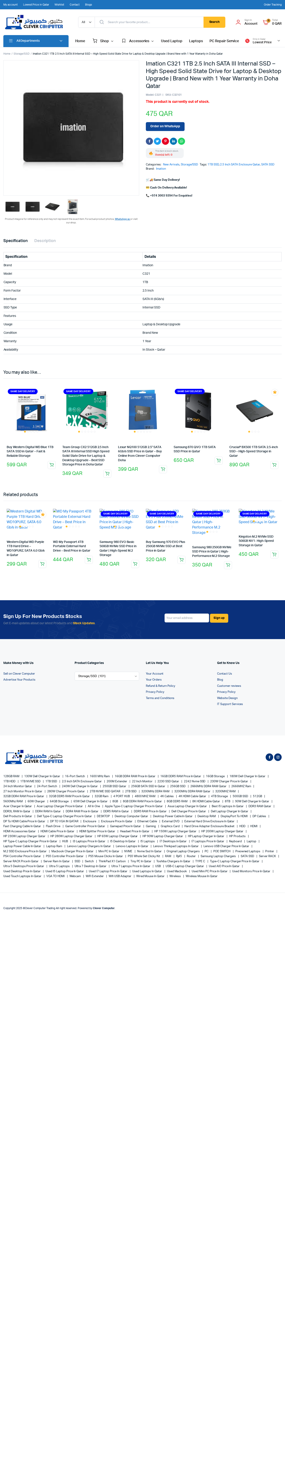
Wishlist (59, 4)
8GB (115, 801)
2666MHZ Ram (241, 786)
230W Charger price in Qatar (229, 781)
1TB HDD (9, 781)
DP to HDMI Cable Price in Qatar (24, 821)
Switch (89, 861)
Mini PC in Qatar (109, 851)
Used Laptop (171, 41)
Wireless (175, 876)
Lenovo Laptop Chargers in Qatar (89, 846)
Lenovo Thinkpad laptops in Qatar (176, 846)
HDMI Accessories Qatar (19, 831)
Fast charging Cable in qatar (22, 826)
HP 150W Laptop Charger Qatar (175, 831)
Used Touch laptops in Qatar (22, 876)
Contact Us (224, 673)
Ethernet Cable (147, 821)
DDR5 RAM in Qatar (116, 811)
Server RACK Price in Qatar (21, 861)
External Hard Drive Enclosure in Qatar (209, 821)
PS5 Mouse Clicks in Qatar (106, 856)
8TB (228, 801)
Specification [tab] (15, 241)
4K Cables (167, 796)
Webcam (75, 876)
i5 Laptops (147, 841)
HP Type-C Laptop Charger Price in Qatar (30, 841)
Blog (220, 679)
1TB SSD (213, 164)
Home (80, 41)
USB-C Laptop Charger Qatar (185, 866)
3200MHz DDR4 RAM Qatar (192, 791)
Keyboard (236, 841)
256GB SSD (178, 786)
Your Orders (154, 679)
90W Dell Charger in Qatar (252, 801)
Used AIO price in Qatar (224, 866)
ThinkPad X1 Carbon (112, 861)
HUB (65, 841)
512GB (258, 796)
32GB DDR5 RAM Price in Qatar (69, 796)
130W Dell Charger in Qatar (42, 776)
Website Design (227, 698)
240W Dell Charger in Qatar (80, 786)
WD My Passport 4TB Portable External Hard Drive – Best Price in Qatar (71, 546)
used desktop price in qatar (22, 871)
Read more (52, 465)
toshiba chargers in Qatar (173, 861)
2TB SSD (131, 791)
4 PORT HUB (121, 796)
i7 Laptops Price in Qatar (208, 841)
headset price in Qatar (135, 831)
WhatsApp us (122, 219)
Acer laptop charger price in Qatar (60, 806)
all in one (94, 806)
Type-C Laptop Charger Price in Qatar (235, 861)
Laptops (196, 41)
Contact (74, 4)
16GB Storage (215, 776)
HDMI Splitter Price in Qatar (97, 831)
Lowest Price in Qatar (36, 4)
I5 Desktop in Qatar (123, 841)
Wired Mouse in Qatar (150, 876)
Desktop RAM (206, 816)
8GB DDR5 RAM (177, 801)
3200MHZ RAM (225, 791)
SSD (78, 861)
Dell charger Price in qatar (189, 811)
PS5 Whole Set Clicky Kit (144, 856)
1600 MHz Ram (100, 776)
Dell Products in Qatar (18, 816)
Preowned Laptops (248, 851)
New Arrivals (171, 164)
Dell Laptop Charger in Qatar (230, 811)
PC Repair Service (224, 41)
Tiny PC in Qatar (141, 861)
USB (158, 866)
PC (207, 851)
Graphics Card (170, 826)
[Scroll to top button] (275, 1472)
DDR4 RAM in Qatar (48, 811)
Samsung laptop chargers (218, 856)
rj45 (179, 856)
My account (10, 4)
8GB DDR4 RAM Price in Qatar (143, 801)
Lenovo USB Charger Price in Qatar (227, 846)
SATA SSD (268, 164)
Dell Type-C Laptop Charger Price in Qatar (65, 816)
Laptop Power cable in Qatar (22, 846)
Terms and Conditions (160, 698)
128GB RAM (11, 776)
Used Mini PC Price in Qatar (210, 871)
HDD (242, 826)
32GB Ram (102, 796)
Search (214, 22)
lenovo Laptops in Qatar (132, 846)
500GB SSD (241, 796)
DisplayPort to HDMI (234, 816)
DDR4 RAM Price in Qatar (82, 811)
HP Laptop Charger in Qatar (206, 836)
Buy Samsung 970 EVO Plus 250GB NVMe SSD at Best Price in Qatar (165, 546)
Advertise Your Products (19, 679)
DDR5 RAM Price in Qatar (150, 811)
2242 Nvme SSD (195, 781)
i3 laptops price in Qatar (89, 841)
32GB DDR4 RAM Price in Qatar (24, 796)
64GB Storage (59, 801)
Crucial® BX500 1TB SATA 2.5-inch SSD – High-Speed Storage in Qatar (253, 451)
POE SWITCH (222, 851)
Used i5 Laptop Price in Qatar (65, 871)
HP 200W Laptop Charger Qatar (222, 831)
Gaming (151, 826)
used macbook (177, 871)
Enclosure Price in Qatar (117, 821)
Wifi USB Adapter (120, 876)
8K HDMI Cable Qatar (206, 801)
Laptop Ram (54, 846)
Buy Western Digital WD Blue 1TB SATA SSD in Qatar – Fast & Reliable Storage (30, 451)
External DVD (171, 821)
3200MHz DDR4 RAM (155, 791)
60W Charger (37, 801)
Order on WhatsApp (165, 126)
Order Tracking (273, 4)
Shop (104, 41)
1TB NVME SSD (30, 781)
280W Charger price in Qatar (66, 791)
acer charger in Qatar (18, 806)
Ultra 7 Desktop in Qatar (91, 866)
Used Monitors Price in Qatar (251, 871)
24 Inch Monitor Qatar (18, 786)
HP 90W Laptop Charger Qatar (162, 836)
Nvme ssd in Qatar (149, 851)
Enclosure (90, 821)
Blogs (88, 4)
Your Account (154, 673)
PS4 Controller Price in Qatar (22, 856)
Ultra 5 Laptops (59, 866)
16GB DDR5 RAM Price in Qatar (181, 776)
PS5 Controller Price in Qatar (65, 856)
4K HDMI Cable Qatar (193, 796)
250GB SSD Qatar (115, 786)
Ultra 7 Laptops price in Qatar (131, 866)
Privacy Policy (155, 692)
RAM (168, 856)
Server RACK (268, 856)
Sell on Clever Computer (19, 673)
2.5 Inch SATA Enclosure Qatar (240, 164)
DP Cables (259, 816)
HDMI (254, 826)
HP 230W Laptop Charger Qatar (24, 836)
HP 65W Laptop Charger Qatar (117, 836)
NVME (128, 851)
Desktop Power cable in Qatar (173, 816)
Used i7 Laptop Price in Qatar (108, 871)
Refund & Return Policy (160, 686)
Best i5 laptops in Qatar (228, 806)
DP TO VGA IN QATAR (64, 821)
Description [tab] (45, 241)
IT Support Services (230, 704)
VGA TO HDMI (55, 876)
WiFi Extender (95, 876)
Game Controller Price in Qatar (85, 826)
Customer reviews (229, 686)
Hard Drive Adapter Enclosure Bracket (209, 826)
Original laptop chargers (183, 851)
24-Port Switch (47, 786)
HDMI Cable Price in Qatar (58, 831)
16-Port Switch (75, 776)
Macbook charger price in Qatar (72, 851)
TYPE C (200, 861)
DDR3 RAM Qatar (260, 806)
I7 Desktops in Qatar (173, 841)
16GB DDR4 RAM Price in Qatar (135, 776)
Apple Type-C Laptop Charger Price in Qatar (134, 806)
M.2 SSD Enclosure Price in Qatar (25, 851)
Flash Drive (53, 826)
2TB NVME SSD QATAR (105, 791)
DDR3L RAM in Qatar (17, 811)
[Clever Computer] (36, 22)
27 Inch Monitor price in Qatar (23, 791)
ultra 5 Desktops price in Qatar (24, 866)
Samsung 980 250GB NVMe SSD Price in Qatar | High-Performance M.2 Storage (211, 552)
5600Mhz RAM (13, 801)
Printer (270, 851)
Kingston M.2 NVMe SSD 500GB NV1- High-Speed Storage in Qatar (256, 541)
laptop (252, 841)
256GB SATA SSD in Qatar (148, 786)
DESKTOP (103, 816)
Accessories (139, 41)
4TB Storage (219, 796)
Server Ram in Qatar (56, 861)
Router (191, 856)
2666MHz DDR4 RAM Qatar (208, 786)
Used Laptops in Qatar (147, 871)
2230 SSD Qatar (168, 781)
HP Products (237, 836)
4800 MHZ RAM (145, 796)
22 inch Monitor (142, 781)
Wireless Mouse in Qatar (202, 876)
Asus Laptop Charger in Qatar (188, 806)
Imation (161, 168)
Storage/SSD (22, 53)
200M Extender (117, 781)
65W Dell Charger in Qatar (90, 801)
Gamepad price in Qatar (126, 826)
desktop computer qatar (132, 816)
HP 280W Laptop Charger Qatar (71, 836)
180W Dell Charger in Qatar (248, 776)
